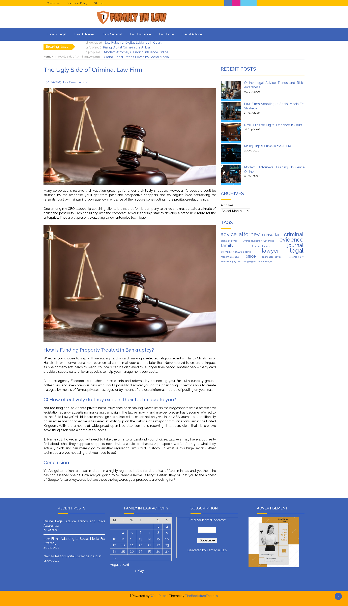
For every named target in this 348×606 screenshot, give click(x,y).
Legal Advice (192, 34)
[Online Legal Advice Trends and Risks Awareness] (231, 91)
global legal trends (260, 246)
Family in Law (217, 550)
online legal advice (272, 257)
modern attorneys (230, 257)
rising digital (249, 261)
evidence (291, 239)
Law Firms (166, 34)
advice (229, 234)
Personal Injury (295, 257)
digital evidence (229, 241)
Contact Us (53, 3)
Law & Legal (57, 34)
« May (139, 571)
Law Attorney (84, 34)
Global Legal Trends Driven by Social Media (136, 57)
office (251, 256)
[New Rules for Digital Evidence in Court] (231, 133)
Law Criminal (112, 34)
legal (296, 250)
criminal (293, 234)
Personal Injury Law (231, 261)
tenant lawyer (265, 261)
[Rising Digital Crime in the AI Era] (231, 154)
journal (295, 245)
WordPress (158, 596)
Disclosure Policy (77, 3)
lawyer (270, 251)
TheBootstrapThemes (201, 596)
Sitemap (99, 3)
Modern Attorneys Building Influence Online (136, 52)
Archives (227, 205)
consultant (272, 235)
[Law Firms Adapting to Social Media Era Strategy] (231, 112)
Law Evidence (140, 34)
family (227, 245)
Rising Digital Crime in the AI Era (126, 47)
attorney (249, 234)
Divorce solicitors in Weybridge (258, 241)
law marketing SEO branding (236, 252)
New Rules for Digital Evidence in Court (133, 42)
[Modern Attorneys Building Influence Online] (231, 175)
